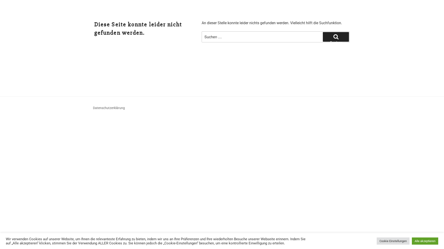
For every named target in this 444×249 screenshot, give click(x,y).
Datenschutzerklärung (109, 108)
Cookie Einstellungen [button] (393, 241)
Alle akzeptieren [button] (425, 241)
